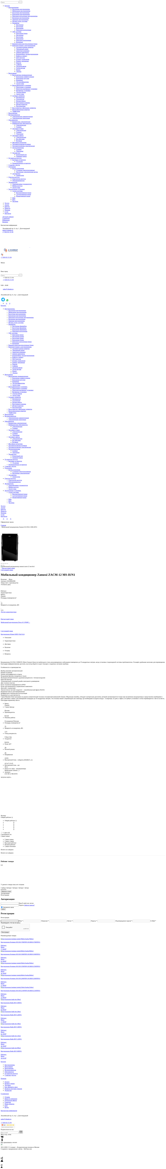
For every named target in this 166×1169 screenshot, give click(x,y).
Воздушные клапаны (23, 102)
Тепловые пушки (18, 128)
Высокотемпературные (23, 193)
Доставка (8, 1085)
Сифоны (19, 64)
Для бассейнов (21, 92)
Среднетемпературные (23, 194)
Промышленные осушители (21, 163)
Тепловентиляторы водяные (21, 144)
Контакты (8, 213)
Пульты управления (22, 59)
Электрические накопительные (22, 116)
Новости (7, 208)
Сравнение (6, 218)
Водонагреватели (14, 115)
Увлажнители (12, 182)
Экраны (18, 71)
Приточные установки (23, 87)
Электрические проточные (21, 118)
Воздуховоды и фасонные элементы (24, 108)
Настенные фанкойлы (19, 326)
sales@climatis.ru (7, 230)
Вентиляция (12, 73)
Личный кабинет (8, 217)
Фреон (18, 70)
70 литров (19, 161)
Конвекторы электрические (21, 122)
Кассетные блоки (18, 338)
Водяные (19, 141)
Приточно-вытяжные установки (26, 89)
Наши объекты (9, 1104)
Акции (7, 205)
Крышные (19, 80)
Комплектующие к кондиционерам (23, 45)
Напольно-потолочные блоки (22, 342)
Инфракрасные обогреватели (21, 123)
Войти (3, 909)
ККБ (13, 198)
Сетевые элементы (18, 96)
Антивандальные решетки (24, 47)
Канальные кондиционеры (21, 14)
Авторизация (5, 893)
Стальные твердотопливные (25, 170)
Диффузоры (16, 111)
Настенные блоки (18, 336)
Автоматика (16, 173)
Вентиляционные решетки (21, 109)
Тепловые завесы (18, 135)
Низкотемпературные (23, 196)
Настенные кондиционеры (21, 9)
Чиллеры (15, 201)
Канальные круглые (22, 78)
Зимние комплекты (22, 52)
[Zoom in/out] (7, 563)
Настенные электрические (21, 473)
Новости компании (11, 1099)
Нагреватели (20, 97)
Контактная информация (9, 1110)
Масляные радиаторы (19, 142)
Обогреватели (13, 120)
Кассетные (19, 26)
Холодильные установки (16, 189)
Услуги (7, 203)
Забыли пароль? (29, 905)
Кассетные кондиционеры (20, 12)
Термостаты (20, 175)
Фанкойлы (15, 23)
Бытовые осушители (19, 160)
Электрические (21, 125)
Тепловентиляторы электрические (23, 146)
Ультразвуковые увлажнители (22, 184)
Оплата (7, 1082)
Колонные (19, 42)
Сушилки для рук (14, 165)
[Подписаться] (21, 1132)
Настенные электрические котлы (27, 172)
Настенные (19, 25)
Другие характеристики (8, 612)
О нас (6, 212)
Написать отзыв (6, 891)
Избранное (6, 220)
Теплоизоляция (21, 66)
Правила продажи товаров (13, 1089)
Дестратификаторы (22, 82)
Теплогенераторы (18, 148)
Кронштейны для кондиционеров (27, 54)
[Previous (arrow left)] (1, 565)
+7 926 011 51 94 (7, 232)
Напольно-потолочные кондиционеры (24, 16)
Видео (7, 1107)
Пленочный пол (21, 154)
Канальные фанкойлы (19, 329)
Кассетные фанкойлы (19, 328)
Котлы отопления (18, 168)
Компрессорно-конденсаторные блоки (24, 44)
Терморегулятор (21, 156)
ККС (13, 199)
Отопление (12, 167)
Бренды (7, 206)
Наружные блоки (21, 33)
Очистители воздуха (19, 179)
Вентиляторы (12, 113)
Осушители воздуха (15, 158)
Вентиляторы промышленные (22, 75)
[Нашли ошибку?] (83, 1167)
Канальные (19, 28)
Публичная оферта (11, 1100)
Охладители (20, 99)
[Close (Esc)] (1, 563)
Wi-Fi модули (20, 57)
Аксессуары (20, 83)
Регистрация (5, 895)
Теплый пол (16, 153)
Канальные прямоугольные (25, 77)
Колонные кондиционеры (20, 18)
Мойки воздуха (17, 186)
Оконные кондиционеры (20, 19)
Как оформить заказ (11, 1087)
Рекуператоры (20, 106)
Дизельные (19, 134)
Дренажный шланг (22, 49)
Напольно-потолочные (23, 30)
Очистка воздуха (14, 177)
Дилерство (8, 1090)
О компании (5, 1094)
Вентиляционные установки (21, 85)
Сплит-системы (17, 191)
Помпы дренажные (22, 61)
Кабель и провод (21, 56)
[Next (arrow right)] (3, 565)
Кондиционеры (13, 7)
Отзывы (7, 1097)
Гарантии (8, 1102)
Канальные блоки (18, 340)
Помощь (7, 210)
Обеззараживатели (18, 180)
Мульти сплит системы (19, 21)
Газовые (19, 127)
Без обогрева (20, 139)
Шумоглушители (21, 104)
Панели (18, 63)
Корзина (5, 222)
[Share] (3, 563)
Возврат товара (10, 1083)
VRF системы (16, 32)
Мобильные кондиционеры (21, 11)
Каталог (7, 6)
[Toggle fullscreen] (5, 563)
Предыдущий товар (8, 568)
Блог (6, 1105)
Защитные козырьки (22, 51)
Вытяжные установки (23, 90)
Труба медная (20, 68)
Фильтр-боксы (21, 101)
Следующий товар (7, 570)
